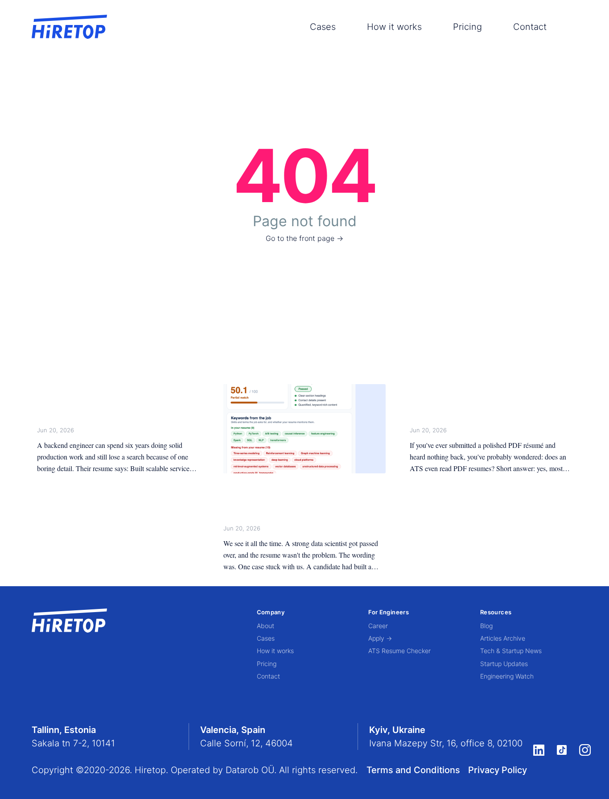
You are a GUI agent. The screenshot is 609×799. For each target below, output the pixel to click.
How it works (394, 26)
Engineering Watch (507, 676)
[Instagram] (585, 750)
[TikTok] (561, 750)
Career (378, 625)
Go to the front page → (304, 238)
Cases (323, 26)
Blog (486, 625)
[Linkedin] (538, 750)
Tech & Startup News (511, 650)
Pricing (467, 26)
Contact (530, 26)
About (265, 625)
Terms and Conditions (413, 770)
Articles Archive (502, 638)
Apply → (380, 638)
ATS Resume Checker (399, 650)
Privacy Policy (497, 770)
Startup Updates (504, 663)
